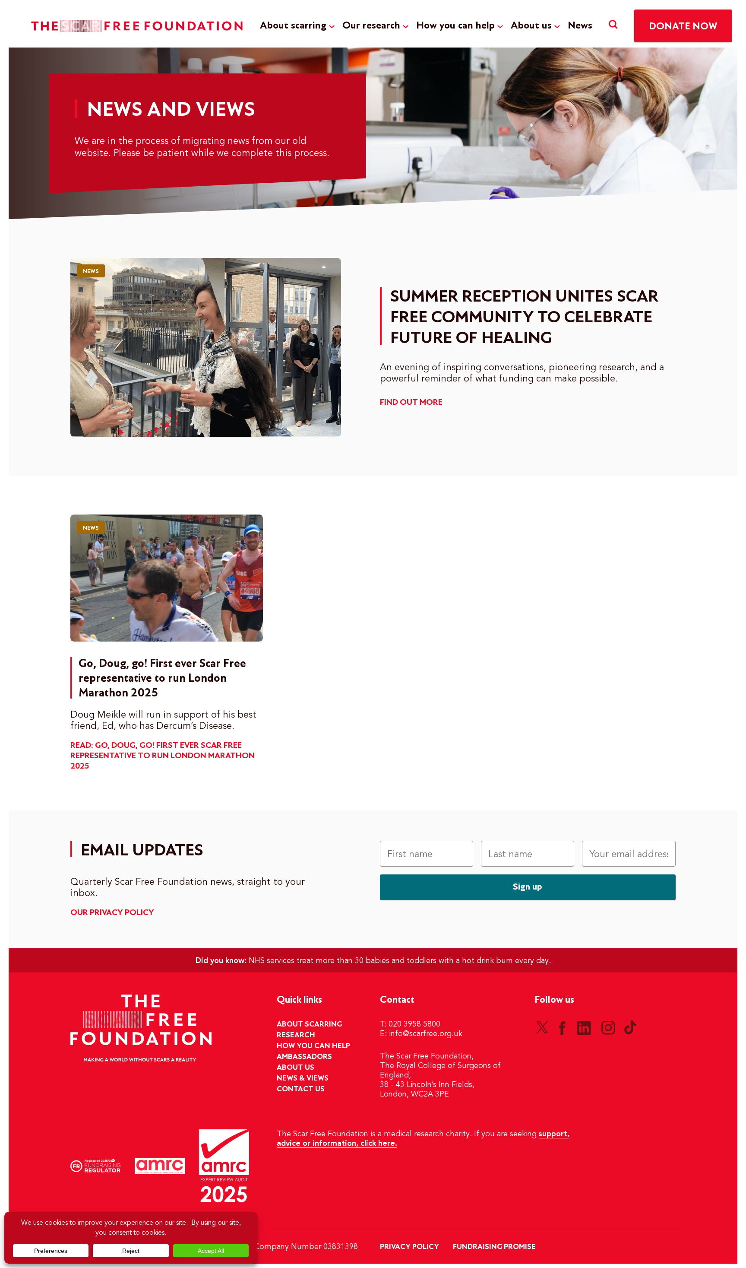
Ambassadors (304, 1057)
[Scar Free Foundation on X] (542, 1027)
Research (296, 1035)
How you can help (455, 25)
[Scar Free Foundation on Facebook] (562, 1027)
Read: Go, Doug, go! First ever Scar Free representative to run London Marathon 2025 (162, 756)
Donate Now (683, 27)
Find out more (411, 402)
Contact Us (301, 1089)
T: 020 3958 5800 (410, 1024)
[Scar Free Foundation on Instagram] (608, 1027)
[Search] (613, 26)
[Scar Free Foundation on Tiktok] (630, 1027)
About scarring (293, 25)
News (580, 25)
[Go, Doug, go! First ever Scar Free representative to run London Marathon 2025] (166, 578)
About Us (295, 1067)
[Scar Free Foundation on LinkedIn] (584, 1027)
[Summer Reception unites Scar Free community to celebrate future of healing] (205, 347)
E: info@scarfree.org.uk (421, 1034)
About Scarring (309, 1024)
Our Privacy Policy (112, 913)
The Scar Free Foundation (137, 25)
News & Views (303, 1078)
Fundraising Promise (494, 1247)
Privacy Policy (409, 1247)
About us (531, 25)
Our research (371, 25)
